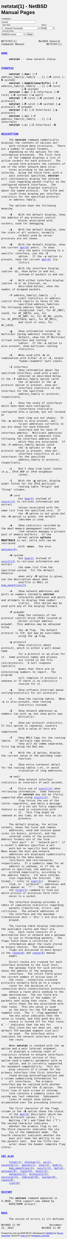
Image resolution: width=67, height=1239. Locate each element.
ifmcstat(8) (30, 1177)
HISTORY (6, 1192)
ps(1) (47, 1162)
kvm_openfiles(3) (13, 585)
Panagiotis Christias (40, 1235)
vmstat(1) (29, 1165)
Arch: (45, 25)
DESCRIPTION (9, 133)
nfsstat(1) (32, 1162)
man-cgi (24, 1235)
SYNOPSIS (7, 68)
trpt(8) (14, 1183)
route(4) (38, 952)
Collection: (8, 31)
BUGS (4, 1212)
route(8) (18, 952)
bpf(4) (24, 247)
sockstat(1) (9, 1165)
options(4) (9, 549)
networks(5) (17, 1174)
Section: (7, 25)
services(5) (9, 1177)
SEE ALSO (7, 1156)
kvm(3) (29, 498)
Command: (7, 19)
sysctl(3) (8, 501)
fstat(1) (21, 890)
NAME (4, 53)
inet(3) (36, 881)
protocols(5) (38, 1174)
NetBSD (49, 1233)
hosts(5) (42, 1171)
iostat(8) (49, 1177)
